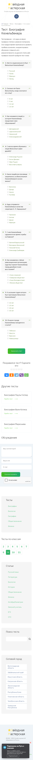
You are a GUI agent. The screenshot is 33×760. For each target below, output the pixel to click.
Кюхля (11, 192)
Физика (11, 526)
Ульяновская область (16, 697)
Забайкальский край (16, 672)
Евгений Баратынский (16, 242)
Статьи (30, 754)
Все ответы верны (15, 164)
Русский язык (13, 572)
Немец (11, 79)
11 (19, 552)
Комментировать (11, 474)
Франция (12, 222)
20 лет (11, 308)
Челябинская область (16, 701)
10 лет (11, 303)
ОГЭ (9, 617)
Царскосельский (15, 131)
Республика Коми (14, 692)
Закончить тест (16, 351)
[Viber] (21, 375)
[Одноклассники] (11, 375)
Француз (12, 76)
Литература (12, 577)
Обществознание (15, 521)
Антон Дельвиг (14, 159)
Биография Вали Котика (15, 409)
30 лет (11, 311)
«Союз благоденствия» (17, 280)
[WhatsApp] (26, 375)
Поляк (11, 73)
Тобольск (12, 331)
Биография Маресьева (15, 424)
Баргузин (12, 336)
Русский (12, 71)
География (12, 516)
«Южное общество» (16, 283)
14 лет (11, 107)
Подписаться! (13, 756)
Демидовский (14, 129)
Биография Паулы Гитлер (16, 395)
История (11, 587)
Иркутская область (15, 677)
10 (13, 552)
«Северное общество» (17, 278)
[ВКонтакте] (6, 375)
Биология (11, 511)
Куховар (12, 195)
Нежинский (13, 134)
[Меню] (16, 16)
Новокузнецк (13, 338)
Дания (11, 220)
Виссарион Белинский (16, 245)
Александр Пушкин (15, 157)
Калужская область (15, 681)
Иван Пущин (13, 162)
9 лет (11, 101)
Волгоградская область (13, 667)
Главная (5, 24)
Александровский (15, 137)
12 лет (11, 104)
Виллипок (12, 187)
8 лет (11, 99)
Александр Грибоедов (16, 250)
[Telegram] (16, 375)
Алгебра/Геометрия (15, 602)
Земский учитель (14, 607)
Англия (11, 217)
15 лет (11, 305)
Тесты (11, 24)
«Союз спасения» (15, 275)
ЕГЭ (9, 612)
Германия (12, 215)
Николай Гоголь (14, 248)
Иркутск (12, 333)
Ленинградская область (14, 687)
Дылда (11, 189)
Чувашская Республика (12, 707)
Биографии (18, 24)
